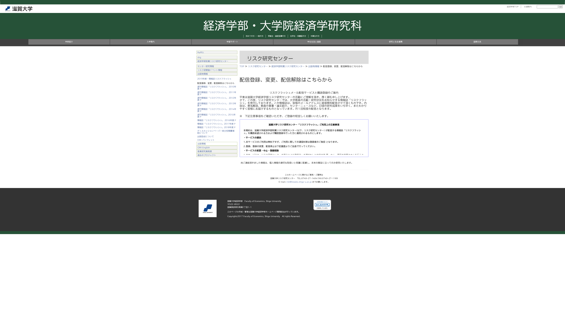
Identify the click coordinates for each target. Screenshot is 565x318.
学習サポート (232, 42)
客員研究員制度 (204, 151)
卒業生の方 (315, 36)
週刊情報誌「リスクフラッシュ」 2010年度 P (216, 88)
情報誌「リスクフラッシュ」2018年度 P (216, 127)
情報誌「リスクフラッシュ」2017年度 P (216, 124)
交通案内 (528, 7)
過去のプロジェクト (206, 155)
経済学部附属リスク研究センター (288, 66)
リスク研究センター (258, 66)
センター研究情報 (205, 66)
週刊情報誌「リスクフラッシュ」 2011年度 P (216, 93)
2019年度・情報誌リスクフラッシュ (214, 79)
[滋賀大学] (19, 8)
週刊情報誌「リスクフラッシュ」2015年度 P (216, 116)
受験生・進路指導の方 (277, 36)
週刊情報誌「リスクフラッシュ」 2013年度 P (216, 104)
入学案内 (150, 42)
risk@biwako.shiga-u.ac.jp (299, 182)
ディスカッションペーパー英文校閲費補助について (215, 132)
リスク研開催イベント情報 (209, 70)
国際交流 (477, 42)
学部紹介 (69, 42)
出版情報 (201, 144)
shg (199, 57)
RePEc (200, 52)
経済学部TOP (513, 7)
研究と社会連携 (395, 42)
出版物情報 (313, 66)
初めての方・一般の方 (254, 36)
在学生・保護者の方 (298, 36)
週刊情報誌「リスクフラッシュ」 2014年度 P (216, 110)
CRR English (203, 147)
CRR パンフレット (206, 140)
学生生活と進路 (314, 42)
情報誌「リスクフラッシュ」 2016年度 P (216, 120)
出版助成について (205, 136)
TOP (242, 66)
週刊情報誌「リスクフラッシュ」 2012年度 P (216, 99)
